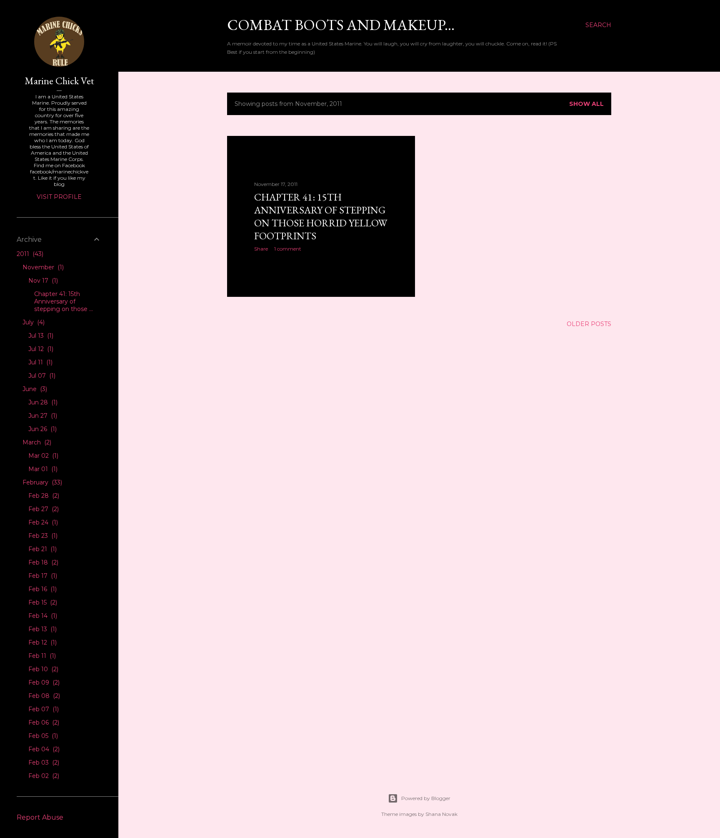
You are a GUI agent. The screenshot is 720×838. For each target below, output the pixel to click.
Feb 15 (41, 602)
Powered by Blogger (425, 798)
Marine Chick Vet (59, 80)
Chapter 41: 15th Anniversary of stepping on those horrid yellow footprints (320, 216)
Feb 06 (43, 722)
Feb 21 (41, 549)
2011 (29, 254)
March (36, 442)
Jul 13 (40, 335)
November (42, 267)
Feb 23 (42, 535)
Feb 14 (41, 616)
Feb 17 (41, 576)
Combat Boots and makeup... (341, 25)
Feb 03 (43, 762)
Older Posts (589, 324)
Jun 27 (41, 415)
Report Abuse (40, 817)
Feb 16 (41, 589)
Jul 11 (39, 362)
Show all (586, 104)
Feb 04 (43, 749)
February (41, 482)
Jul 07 (41, 375)
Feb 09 (43, 682)
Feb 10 (42, 669)
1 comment (287, 249)
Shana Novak (441, 814)
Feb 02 (43, 776)
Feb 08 (43, 696)
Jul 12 (40, 349)
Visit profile (59, 197)
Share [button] (261, 249)
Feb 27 (42, 509)
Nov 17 (42, 280)
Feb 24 (42, 522)
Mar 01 (42, 469)
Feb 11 (41, 656)
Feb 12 (41, 642)
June (33, 389)
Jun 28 (42, 402)
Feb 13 (41, 629)
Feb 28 (43, 495)
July (32, 322)
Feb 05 (42, 736)
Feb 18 (42, 562)
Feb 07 (42, 709)
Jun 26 (41, 429)
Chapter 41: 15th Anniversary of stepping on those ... (63, 301)
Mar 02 (42, 455)
